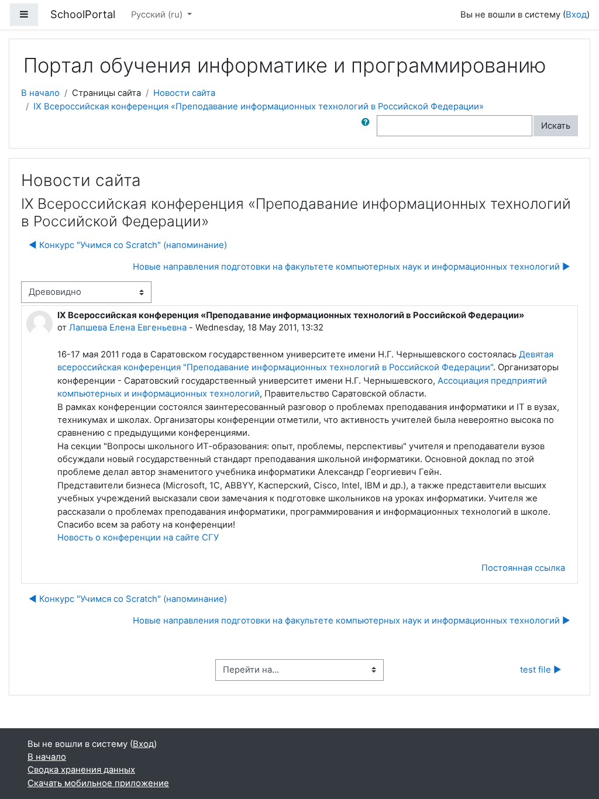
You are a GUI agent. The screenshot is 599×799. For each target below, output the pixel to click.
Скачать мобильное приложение (98, 783)
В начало (40, 93)
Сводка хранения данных (81, 769)
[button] (368, 125)
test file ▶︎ (541, 669)
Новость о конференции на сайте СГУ (138, 537)
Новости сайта (184, 93)
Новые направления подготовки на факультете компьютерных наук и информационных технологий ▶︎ (351, 266)
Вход (576, 14)
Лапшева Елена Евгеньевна (128, 327)
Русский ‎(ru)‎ (158, 14)
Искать (555, 125)
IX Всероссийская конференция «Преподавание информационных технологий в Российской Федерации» (258, 106)
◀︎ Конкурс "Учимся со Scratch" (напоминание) (128, 245)
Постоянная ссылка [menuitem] (523, 568)
